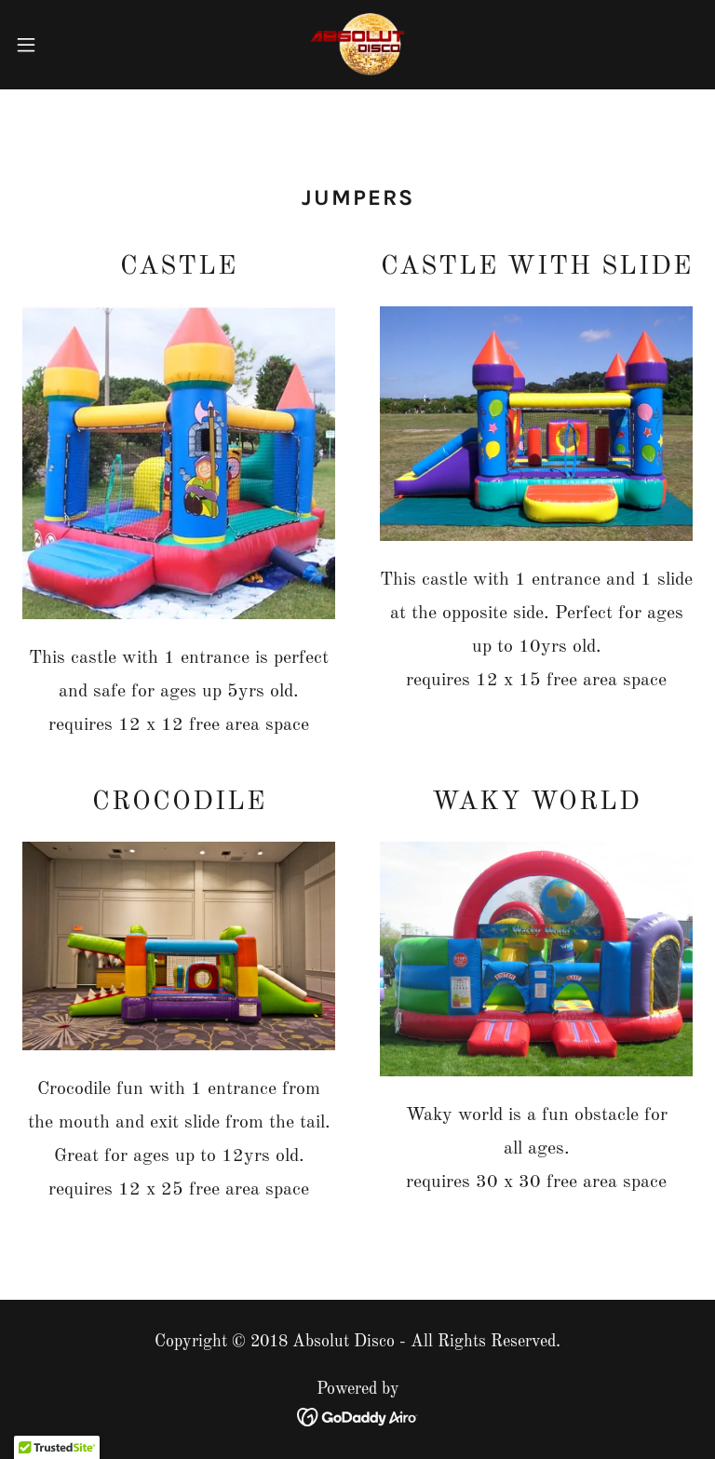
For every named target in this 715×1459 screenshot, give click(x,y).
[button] (60, 44)
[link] (357, 44)
